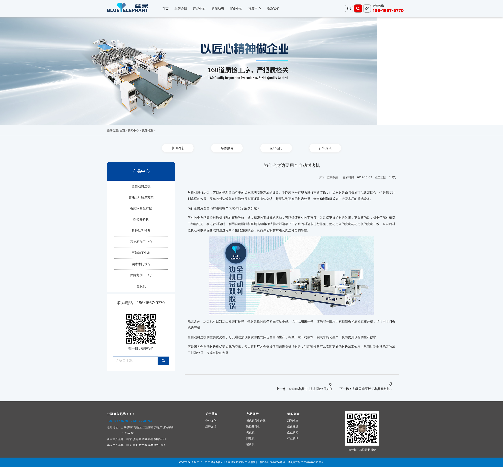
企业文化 (210, 420)
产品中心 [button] (199, 8)
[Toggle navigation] (358, 8)
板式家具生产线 (141, 208)
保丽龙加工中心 (141, 275)
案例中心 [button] (236, 8)
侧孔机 (250, 432)
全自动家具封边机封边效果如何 (311, 389)
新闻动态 (178, 148)
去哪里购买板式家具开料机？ (372, 389)
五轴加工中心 (141, 253)
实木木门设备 (141, 264)
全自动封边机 (141, 186)
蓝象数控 (215, 462)
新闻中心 (133, 130)
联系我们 (273, 8)
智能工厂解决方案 (141, 197)
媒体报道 (147, 130)
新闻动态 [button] (217, 8)
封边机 (250, 438)
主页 (122, 130)
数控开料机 (141, 219)
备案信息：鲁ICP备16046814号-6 (266, 462)
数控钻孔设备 (141, 231)
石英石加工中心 (141, 242)
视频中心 (254, 8)
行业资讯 (325, 148)
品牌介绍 (210, 426)
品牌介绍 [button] (180, 8)
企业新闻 (276, 148)
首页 (165, 8)
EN (348, 8)
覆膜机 (141, 286)
